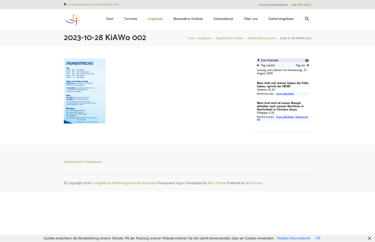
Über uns (251, 19)
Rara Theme (217, 183)
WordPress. (254, 183)
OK (318, 238)
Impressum (93, 162)
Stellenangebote (281, 19)
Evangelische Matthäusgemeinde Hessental (124, 183)
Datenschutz (73, 162)
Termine (130, 19)
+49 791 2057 (301, 5)
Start (109, 19)
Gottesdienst (223, 19)
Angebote (155, 19)
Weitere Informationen (294, 238)
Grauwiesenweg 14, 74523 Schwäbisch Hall (92, 4)
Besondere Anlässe (188, 19)
